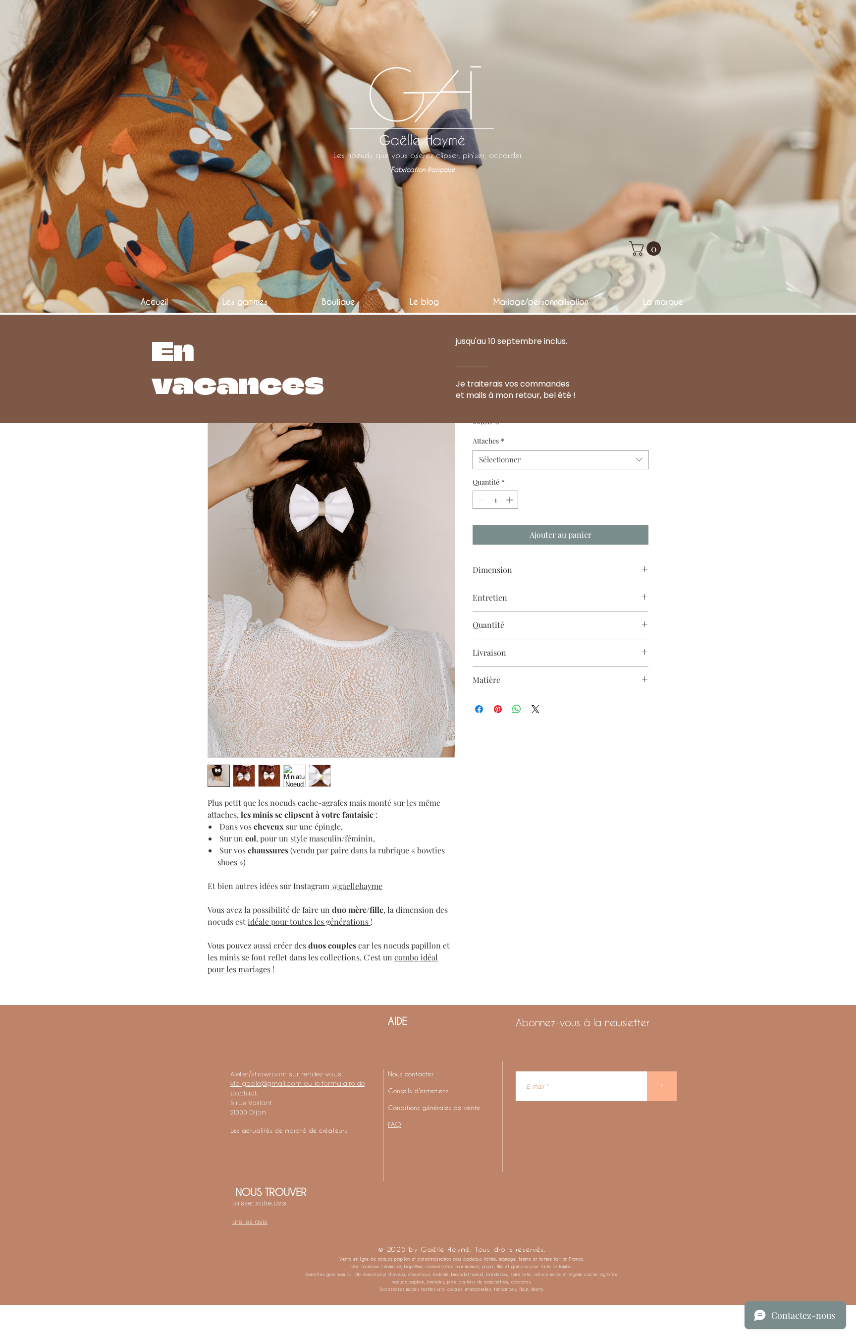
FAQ (394, 1124)
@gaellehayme (356, 886)
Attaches (488, 441)
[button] (646, 248)
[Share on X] (535, 709)
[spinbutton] (495, 499)
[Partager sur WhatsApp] (517, 709)
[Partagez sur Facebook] (479, 709)
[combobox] (560, 459)
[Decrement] (480, 499)
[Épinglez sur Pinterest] (498, 709)
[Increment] (510, 499)
